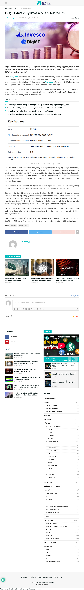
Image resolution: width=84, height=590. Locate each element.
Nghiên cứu (50, 474)
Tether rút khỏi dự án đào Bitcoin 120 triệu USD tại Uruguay (27, 378)
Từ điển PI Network (52, 512)
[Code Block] (34, 309)
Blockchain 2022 (50, 398)
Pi (44, 503)
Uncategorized (50, 542)
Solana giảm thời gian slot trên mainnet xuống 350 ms (67, 279)
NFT (47, 558)
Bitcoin (50, 445)
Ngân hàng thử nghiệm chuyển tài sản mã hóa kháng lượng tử (42, 279)
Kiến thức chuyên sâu (53, 426)
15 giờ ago (18, 365)
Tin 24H (48, 533)
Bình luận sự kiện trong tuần (56, 527)
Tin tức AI (49, 535)
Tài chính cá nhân (52, 408)
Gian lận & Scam (51, 493)
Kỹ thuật (51, 436)
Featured (47, 415)
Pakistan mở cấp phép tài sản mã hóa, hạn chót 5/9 (16, 279)
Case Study (51, 478)
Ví (48, 471)
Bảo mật (50, 430)
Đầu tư (46, 402)
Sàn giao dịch (52, 465)
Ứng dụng (48, 546)
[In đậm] (14, 309)
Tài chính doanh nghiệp (54, 411)
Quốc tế (48, 496)
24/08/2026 (9, 283)
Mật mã (50, 439)
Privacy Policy (58, 577)
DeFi (49, 454)
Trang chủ (8, 8)
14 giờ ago (18, 357)
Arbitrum (13, 225)
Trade (50, 468)
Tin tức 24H (15, 8)
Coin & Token (52, 451)
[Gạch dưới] (20, 309)
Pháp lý (46, 490)
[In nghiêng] (17, 309)
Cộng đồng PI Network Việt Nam (57, 507)
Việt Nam (49, 499)
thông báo (14, 77)
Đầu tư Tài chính (51, 405)
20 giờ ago (18, 397)
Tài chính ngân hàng (53, 561)
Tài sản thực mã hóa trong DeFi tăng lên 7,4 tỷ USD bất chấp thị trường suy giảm (38, 105)
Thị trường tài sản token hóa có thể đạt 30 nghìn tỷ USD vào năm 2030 (34, 114)
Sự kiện (48, 530)
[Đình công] (23, 309)
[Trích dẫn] (31, 309)
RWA (26, 225)
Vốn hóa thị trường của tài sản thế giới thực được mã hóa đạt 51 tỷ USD (34, 108)
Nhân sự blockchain (52, 486)
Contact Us (24, 577)
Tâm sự (46, 516)
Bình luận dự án (51, 524)
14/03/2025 (21, 18)
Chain (50, 433)
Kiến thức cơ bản (52, 442)
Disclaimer (33, 577)
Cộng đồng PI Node (52, 509)
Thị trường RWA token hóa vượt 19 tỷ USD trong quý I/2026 (30, 111)
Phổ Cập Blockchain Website (44, 583)
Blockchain (52, 448)
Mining (50, 462)
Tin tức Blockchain (26, 8)
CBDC (47, 550)
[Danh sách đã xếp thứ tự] (26, 309)
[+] (43, 309)
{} (40, 309)
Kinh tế (48, 555)
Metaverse (48, 482)
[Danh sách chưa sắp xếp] (28, 309)
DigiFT (21, 225)
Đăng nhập (75, 295)
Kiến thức (47, 423)
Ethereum (49, 82)
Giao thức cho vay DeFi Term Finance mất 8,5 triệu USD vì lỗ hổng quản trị (26, 386)
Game (47, 553)
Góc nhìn (47, 419)
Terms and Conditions (45, 577)
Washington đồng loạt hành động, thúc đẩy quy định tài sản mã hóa (26, 394)
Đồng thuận (52, 457)
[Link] (37, 309)
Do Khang (10, 18)
